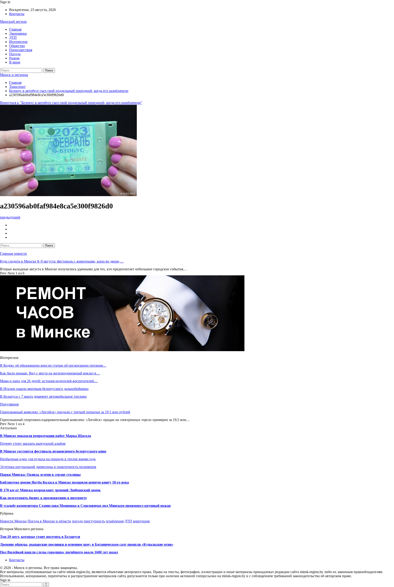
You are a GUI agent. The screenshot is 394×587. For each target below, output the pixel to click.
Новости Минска (13, 521)
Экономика (18, 33)
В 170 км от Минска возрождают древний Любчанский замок (50, 490)
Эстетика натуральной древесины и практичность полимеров (48, 467)
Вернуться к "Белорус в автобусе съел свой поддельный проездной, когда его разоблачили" (71, 103)
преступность (94, 521)
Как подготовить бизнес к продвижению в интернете (43, 498)
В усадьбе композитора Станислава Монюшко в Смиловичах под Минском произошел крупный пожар (85, 506)
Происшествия (20, 50)
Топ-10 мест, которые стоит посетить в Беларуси (40, 537)
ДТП (13, 37)
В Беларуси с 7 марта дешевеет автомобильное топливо (43, 396)
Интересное (18, 42)
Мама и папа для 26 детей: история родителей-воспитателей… (49, 381)
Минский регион (13, 22)
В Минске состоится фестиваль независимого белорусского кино (53, 451)
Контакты (16, 14)
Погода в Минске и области (49, 521)
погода (77, 521)
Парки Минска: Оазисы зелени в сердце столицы (40, 474)
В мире (14, 62)
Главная (15, 29)
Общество (17, 46)
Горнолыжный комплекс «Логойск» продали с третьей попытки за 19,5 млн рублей (65, 412)
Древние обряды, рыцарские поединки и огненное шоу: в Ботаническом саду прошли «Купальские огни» (86, 544)
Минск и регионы (14, 75)
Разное (14, 58)
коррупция (141, 521)
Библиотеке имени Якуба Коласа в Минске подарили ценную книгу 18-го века (64, 482)
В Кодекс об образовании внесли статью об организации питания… (53, 365)
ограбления (115, 521)
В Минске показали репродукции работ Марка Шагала (45, 436)
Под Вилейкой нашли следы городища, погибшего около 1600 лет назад (59, 552)
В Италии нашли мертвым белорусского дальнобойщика (44, 389)
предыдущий (10, 217)
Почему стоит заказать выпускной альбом (32, 443)
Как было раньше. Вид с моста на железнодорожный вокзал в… (50, 373)
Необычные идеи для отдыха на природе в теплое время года (48, 459)
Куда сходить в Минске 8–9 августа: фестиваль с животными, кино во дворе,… (62, 261)
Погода (15, 54)
